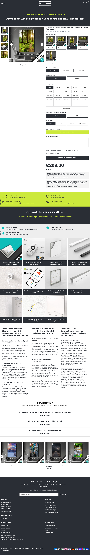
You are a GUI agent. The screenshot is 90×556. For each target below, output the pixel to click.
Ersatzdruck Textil (50, 507)
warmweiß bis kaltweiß (77, 116)
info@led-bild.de (6, 512)
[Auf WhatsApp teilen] (22, 65)
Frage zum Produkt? (53, 153)
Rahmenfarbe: (50, 120)
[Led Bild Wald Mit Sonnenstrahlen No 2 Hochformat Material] (4, 46)
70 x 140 (75, 91)
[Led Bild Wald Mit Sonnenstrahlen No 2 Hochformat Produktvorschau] (4, 30)
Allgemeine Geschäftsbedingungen (12, 540)
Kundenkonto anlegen (51, 528)
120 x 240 (66, 100)
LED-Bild (52, 70)
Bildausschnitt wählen (67, 132)
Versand (3, 530)
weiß (61, 123)
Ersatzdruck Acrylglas (51, 512)
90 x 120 (67, 91)
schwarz (71, 123)
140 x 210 (49, 100)
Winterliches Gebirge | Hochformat (10, 465)
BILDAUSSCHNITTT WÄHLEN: (54, 129)
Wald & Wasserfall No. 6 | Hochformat (77, 465)
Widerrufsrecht (6, 533)
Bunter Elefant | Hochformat (31, 465)
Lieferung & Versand (72, 150)
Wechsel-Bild (66, 70)
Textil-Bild (81, 70)
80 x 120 (58, 91)
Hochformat (72, 48)
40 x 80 (58, 87)
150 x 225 (58, 100)
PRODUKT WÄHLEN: (51, 67)
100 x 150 (84, 91)
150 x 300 (84, 104)
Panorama (83, 48)
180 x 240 (84, 100)
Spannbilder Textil (50, 505)
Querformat (61, 48)
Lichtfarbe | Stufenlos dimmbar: (56, 112)
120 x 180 (67, 96)
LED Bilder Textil (49, 503)
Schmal (51, 63)
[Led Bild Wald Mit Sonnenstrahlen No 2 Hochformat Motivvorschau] (4, 38)
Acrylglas (77, 78)
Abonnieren (63, 494)
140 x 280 (75, 104)
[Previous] (11, 44)
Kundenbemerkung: (52, 136)
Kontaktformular (50, 526)
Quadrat (50, 48)
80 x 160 (49, 96)
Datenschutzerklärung (8, 535)
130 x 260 (58, 104)
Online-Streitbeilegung (8, 537)
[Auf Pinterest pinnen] (20, 65)
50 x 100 (84, 87)
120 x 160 (58, 96)
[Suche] (5, 3)
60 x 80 (67, 87)
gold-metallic (82, 123)
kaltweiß (56, 116)
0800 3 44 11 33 (5, 509)
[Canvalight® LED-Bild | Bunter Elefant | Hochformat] (33, 452)
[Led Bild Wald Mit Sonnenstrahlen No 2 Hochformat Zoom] (4, 54)
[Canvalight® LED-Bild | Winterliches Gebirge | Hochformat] (11, 452)
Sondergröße (66, 108)
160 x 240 (75, 100)
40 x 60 (49, 87)
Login (46, 530)
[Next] (42, 44)
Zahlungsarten (5, 528)
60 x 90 (75, 87)
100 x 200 (75, 96)
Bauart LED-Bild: (50, 75)
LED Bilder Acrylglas (50, 510)
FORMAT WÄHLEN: (51, 35)
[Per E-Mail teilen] (25, 65)
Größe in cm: (50, 84)
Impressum (4, 526)
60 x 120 (50, 91)
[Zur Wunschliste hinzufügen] (4, 456)
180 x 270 (66, 104)
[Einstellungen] (83, 2)
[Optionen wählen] (4, 460)
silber (50, 123)
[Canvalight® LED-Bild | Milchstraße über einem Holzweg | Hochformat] (55, 452)
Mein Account (49, 533)
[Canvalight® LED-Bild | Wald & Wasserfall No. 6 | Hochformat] (78, 452)
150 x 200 (84, 96)
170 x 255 (49, 104)
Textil (56, 78)
